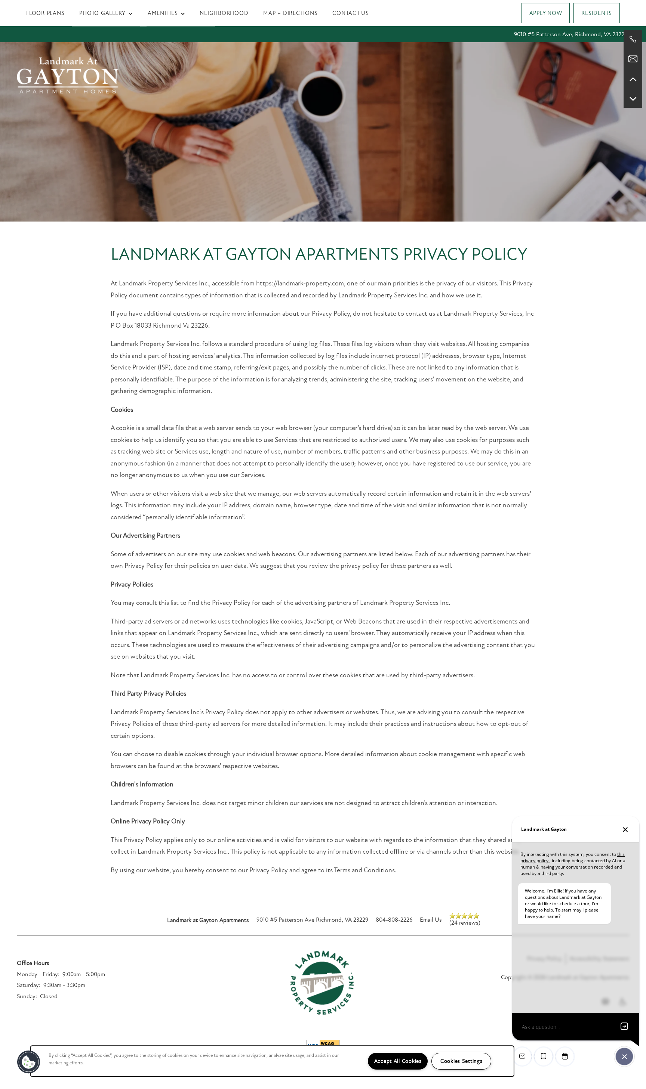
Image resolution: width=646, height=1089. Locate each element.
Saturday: (28, 985)
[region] (272, 1061)
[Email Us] (633, 59)
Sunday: (27, 996)
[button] (546, 13)
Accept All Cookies (398, 1061)
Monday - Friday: (38, 974)
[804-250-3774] (633, 39)
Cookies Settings (461, 1061)
